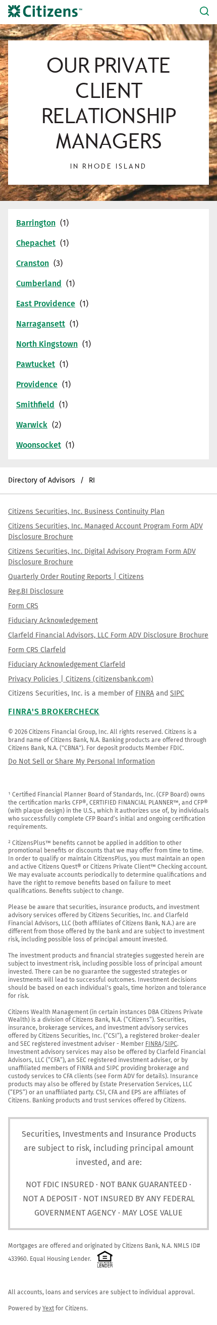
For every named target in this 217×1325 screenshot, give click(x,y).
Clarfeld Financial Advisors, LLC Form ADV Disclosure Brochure (108, 635)
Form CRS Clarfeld (37, 650)
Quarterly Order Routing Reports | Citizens (76, 576)
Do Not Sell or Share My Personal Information (81, 761)
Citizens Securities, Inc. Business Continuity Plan (86, 511)
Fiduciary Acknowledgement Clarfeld (66, 664)
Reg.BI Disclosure (36, 591)
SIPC (177, 693)
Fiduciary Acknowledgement (53, 620)
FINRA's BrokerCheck (53, 711)
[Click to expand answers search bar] (204, 12)
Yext (48, 1308)
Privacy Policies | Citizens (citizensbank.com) (80, 679)
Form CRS (23, 606)
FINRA (144, 693)
